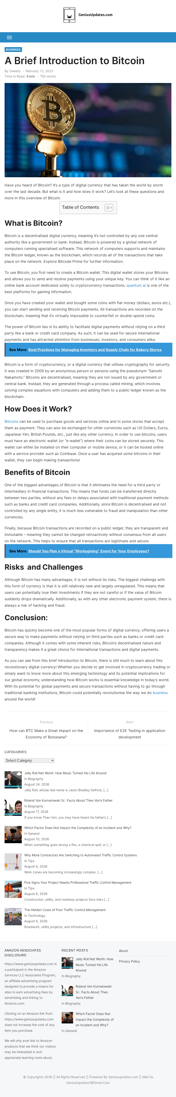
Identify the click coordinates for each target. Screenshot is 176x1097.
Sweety (15, 71)
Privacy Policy (129, 961)
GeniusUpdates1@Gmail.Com (88, 1083)
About (123, 951)
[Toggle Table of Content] (106, 207)
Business (13, 49)
